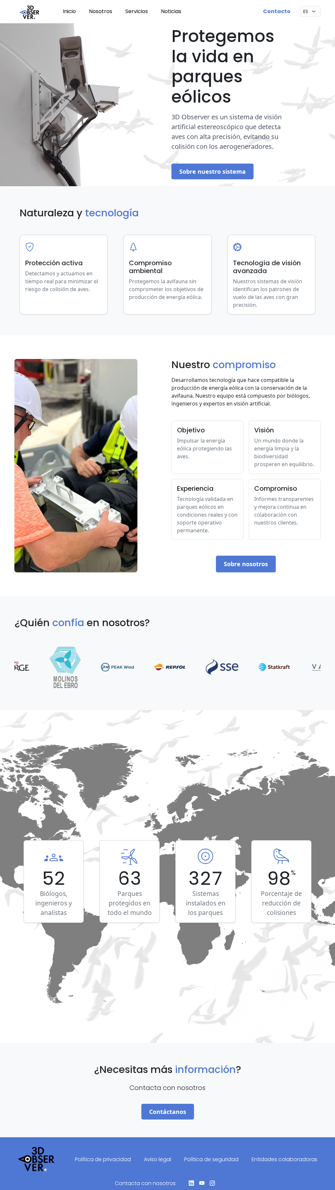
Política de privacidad (103, 1159)
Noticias (171, 11)
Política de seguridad (211, 1159)
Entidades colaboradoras (284, 1159)
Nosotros (100, 11)
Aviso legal (157, 1159)
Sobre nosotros (246, 564)
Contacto (277, 11)
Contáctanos (167, 1112)
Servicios (136, 11)
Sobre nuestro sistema (212, 171)
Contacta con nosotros (145, 1183)
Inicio (69, 11)
